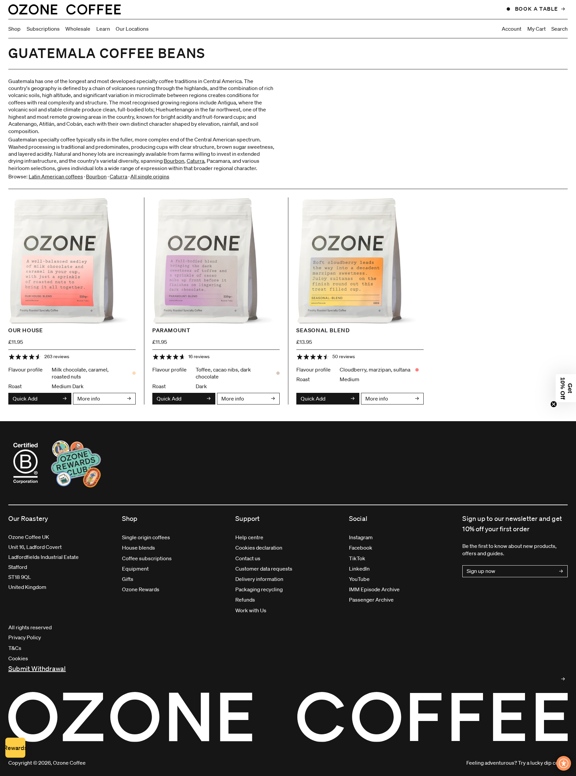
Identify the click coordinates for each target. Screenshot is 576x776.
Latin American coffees (56, 176)
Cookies (18, 658)
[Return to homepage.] (288, 717)
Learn (103, 28)
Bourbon (174, 160)
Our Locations (132, 28)
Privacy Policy (24, 637)
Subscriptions (43, 28)
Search (559, 28)
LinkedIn (359, 568)
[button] (566, 388)
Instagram (361, 537)
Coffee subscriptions (147, 558)
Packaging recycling (259, 589)
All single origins (149, 176)
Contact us (247, 558)
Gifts (127, 579)
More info (88, 398)
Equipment (135, 568)
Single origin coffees (146, 537)
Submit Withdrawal (37, 669)
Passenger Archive (371, 599)
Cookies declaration (258, 547)
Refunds (245, 599)
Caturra (195, 160)
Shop (14, 28)
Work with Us (250, 610)
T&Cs (14, 648)
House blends (138, 547)
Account (511, 28)
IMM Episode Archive (374, 589)
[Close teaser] (553, 404)
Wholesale (77, 28)
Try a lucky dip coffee (543, 762)
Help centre (249, 537)
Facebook (360, 547)
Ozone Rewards (140, 589)
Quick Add (25, 398)
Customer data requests (263, 568)
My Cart (536, 28)
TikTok (357, 558)
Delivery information (259, 579)
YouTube (359, 579)
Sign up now (481, 571)
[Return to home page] (64, 9)
